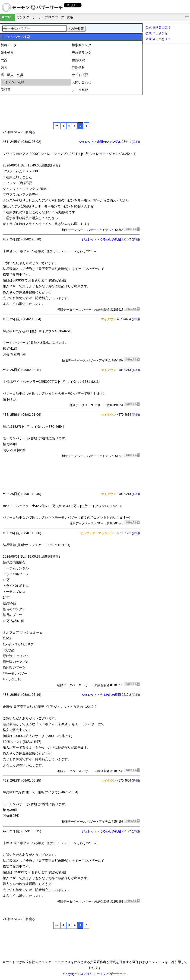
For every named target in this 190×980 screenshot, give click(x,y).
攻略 (69, 17)
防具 (4, 67)
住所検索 (78, 60)
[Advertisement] (87, 108)
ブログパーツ (54, 17)
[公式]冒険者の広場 (158, 27)
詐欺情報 (78, 67)
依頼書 (5, 89)
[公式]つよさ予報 (156, 33)
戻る (32, 132)
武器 (4, 60)
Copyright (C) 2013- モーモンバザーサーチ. (95, 974)
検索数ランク (81, 45)
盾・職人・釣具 (12, 75)
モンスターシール (29, 17)
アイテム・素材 (12, 82)
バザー (9, 17)
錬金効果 (7, 52)
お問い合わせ (81, 82)
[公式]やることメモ (158, 39)
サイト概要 (80, 75)
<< (56, 125)
